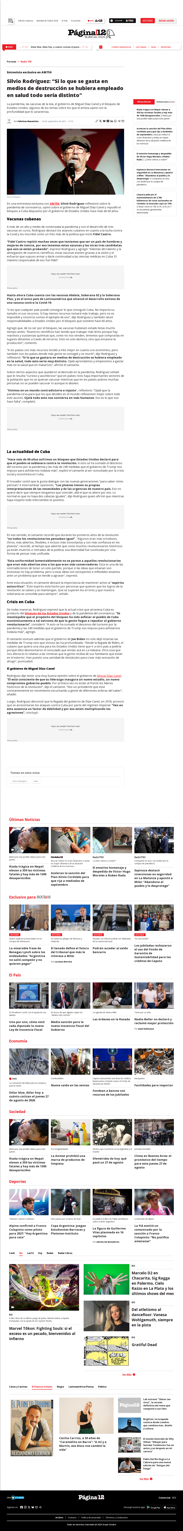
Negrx (60, 1386)
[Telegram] (40, 1507)
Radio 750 (26, 61)
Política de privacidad (91, 1517)
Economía (75, 20)
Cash (12, 1253)
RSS (174, 1497)
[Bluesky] (32, 1507)
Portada (11, 61)
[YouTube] (36, 1507)
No (21, 1253)
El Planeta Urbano (42, 1386)
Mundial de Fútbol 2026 (47, 20)
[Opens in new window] (153, 1507)
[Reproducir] (111, 20)
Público (102, 1386)
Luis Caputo (141, 47)
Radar (50, 1253)
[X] (29, 1507)
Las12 (30, 1253)
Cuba (35, 781)
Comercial (164, 1497)
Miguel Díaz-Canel (109, 676)
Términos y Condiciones (116, 1517)
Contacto (72, 1517)
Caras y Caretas (18, 1386)
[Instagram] (25, 1507)
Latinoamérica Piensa (81, 1386)
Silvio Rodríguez (19, 781)
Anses (153, 47)
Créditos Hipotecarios (121, 47)
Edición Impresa (25, 20)
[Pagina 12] (91, 34)
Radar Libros (65, 1253)
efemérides (166, 47)
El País (65, 20)
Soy (40, 1253)
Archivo (59, 1517)
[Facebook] (21, 1507)
